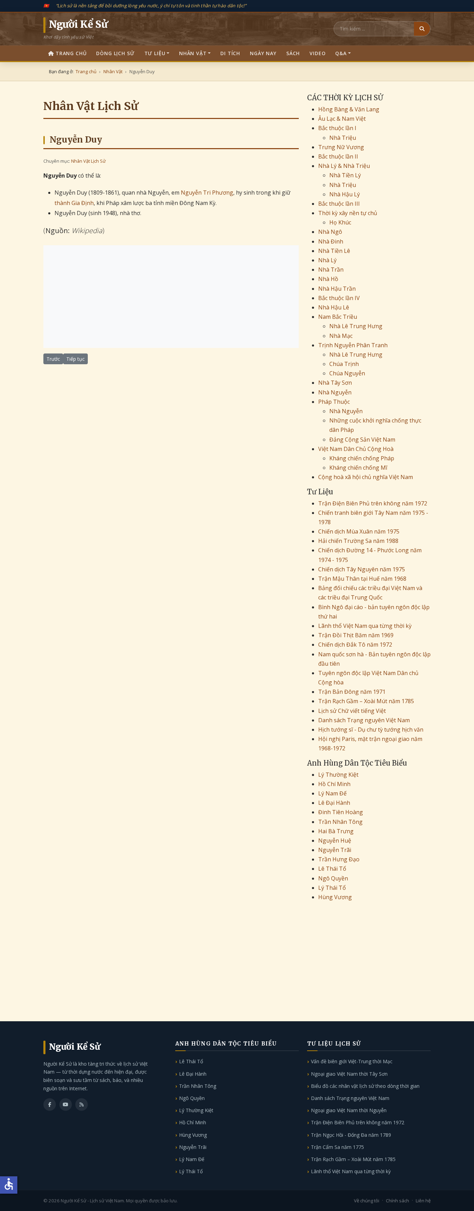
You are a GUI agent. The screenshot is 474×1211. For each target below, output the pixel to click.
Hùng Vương (335, 897)
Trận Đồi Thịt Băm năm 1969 (355, 635)
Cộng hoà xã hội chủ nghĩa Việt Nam (365, 477)
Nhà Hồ (328, 279)
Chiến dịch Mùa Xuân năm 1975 (358, 531)
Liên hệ (423, 1200)
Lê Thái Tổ (332, 868)
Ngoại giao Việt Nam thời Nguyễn (349, 1110)
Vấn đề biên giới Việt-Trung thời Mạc (351, 1061)
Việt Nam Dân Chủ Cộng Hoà (355, 449)
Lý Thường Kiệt (338, 774)
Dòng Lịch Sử (115, 53)
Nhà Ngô (330, 232)
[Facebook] (49, 1104)
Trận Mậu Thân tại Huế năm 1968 (362, 578)
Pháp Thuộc (334, 402)
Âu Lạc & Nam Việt (342, 118)
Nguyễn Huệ (334, 840)
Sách (293, 53)
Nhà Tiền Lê (334, 251)
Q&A (341, 53)
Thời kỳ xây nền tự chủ (347, 213)
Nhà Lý (327, 260)
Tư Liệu (155, 53)
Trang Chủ (71, 53)
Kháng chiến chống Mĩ (358, 467)
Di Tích (230, 53)
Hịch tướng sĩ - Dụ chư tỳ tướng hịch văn (370, 729)
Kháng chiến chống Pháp (361, 458)
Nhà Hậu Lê (333, 307)
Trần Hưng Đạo (338, 859)
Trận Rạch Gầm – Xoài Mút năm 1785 (366, 701)
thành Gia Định (74, 203)
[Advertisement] (171, 296)
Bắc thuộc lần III (339, 203)
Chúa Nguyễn (347, 373)
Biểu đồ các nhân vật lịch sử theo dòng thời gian (365, 1086)
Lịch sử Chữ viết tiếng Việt (352, 711)
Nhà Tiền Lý (345, 175)
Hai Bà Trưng (336, 831)
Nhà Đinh (330, 241)
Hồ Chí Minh (334, 784)
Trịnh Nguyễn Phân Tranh (353, 345)
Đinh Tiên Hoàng (340, 812)
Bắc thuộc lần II (338, 156)
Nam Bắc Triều (337, 317)
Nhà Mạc (341, 336)
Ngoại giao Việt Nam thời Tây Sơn (349, 1074)
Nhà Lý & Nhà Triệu (344, 166)
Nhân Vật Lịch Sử (88, 161)
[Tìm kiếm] (422, 29)
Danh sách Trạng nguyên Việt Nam (364, 720)
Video (317, 53)
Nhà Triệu (342, 138)
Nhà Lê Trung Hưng (355, 326)
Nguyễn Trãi (334, 850)
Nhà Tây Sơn (335, 382)
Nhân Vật (193, 53)
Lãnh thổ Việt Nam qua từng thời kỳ (365, 626)
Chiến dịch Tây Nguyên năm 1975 (361, 569)
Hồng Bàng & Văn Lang (348, 109)
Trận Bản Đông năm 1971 (352, 692)
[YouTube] (65, 1104)
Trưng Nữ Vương (341, 147)
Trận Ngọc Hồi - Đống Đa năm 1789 (351, 1135)
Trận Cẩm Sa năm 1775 (337, 1147)
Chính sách (397, 1200)
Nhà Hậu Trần (337, 288)
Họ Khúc (340, 222)
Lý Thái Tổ (332, 888)
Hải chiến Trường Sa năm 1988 (358, 541)
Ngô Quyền (333, 878)
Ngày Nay (263, 53)
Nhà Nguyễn (335, 392)
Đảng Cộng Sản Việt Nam (362, 439)
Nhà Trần (331, 269)
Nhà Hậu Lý (344, 194)
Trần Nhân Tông (340, 822)
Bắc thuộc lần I (337, 128)
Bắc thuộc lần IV (339, 298)
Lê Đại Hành (334, 803)
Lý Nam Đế (332, 793)
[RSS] (81, 1104)
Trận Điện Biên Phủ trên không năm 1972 (372, 503)
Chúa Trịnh (344, 364)
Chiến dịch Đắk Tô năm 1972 (355, 644)
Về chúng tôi (366, 1200)
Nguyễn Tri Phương (207, 192)
